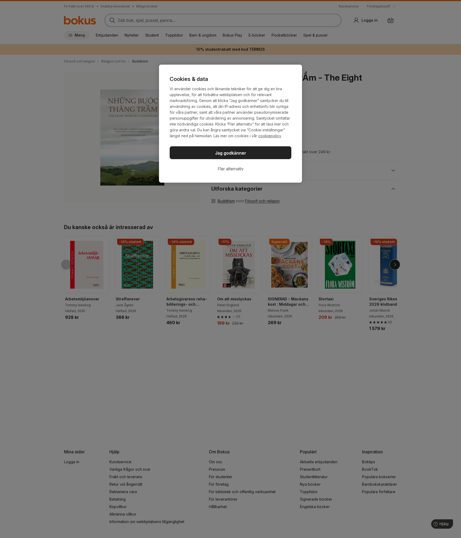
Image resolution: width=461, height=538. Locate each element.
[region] (230, 124)
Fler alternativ (231, 168)
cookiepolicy (269, 135)
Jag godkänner (230, 153)
